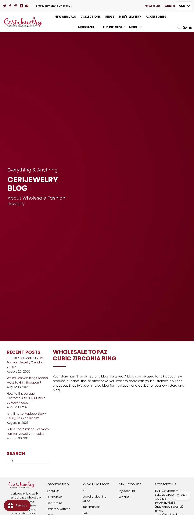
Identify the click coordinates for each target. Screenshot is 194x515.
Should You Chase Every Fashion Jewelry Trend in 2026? (25, 362)
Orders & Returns (58, 509)
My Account (152, 6)
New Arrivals (65, 17)
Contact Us (55, 503)
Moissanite (87, 27)
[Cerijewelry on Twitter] (4, 6)
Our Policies (55, 497)
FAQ (85, 513)
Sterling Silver (113, 27)
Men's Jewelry (130, 17)
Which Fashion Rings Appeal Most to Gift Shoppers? (27, 380)
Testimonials (91, 507)
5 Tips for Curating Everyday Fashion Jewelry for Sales (28, 431)
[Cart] (190, 27)
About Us (53, 491)
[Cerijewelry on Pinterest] (15, 6)
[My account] (185, 22)
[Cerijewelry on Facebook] (10, 6)
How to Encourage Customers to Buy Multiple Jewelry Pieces (26, 398)
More (133, 27)
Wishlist (170, 6)
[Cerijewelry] (23, 22)
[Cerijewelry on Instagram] (21, 6)
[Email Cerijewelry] (27, 6)
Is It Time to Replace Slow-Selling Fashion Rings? (26, 415)
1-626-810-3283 (165, 503)
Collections (91, 17)
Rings (109, 17)
